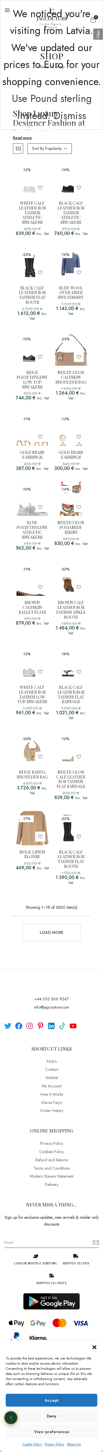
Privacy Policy (54, 1444)
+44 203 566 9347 (51, 999)
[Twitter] (7, 1025)
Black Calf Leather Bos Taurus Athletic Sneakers (71, 213)
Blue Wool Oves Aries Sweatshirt (71, 293)
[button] (94, 1347)
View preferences (51, 1432)
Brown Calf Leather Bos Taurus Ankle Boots (71, 610)
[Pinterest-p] (40, 1025)
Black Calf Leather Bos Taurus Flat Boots (32, 295)
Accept (51, 1400)
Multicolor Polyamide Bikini (71, 527)
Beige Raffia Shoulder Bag (32, 775)
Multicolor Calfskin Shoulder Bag (71, 377)
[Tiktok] (62, 1025)
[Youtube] (73, 1025)
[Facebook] (18, 1025)
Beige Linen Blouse (32, 855)
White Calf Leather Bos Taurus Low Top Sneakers (32, 694)
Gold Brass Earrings (32, 455)
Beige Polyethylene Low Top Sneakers (32, 379)
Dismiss (70, 115)
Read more (22, 137)
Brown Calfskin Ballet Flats (32, 607)
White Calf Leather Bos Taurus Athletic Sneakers (32, 213)
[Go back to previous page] (11, 1418)
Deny (51, 1416)
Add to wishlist (40, 188)
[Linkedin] (51, 1025)
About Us (74, 1444)
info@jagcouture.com (51, 1007)
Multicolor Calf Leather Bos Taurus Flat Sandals (70, 779)
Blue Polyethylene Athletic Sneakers (32, 530)
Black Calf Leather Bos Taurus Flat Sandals (71, 694)
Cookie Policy (32, 1444)
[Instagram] (29, 1025)
